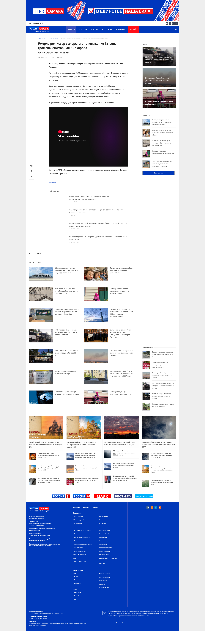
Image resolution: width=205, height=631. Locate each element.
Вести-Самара (77, 523)
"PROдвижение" (103, 516)
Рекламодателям (104, 587)
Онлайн (133, 29)
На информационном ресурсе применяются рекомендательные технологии (44, 544)
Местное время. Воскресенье (82, 537)
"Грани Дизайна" (78, 516)
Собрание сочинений (79, 554)
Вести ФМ (77, 599)
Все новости (158, 173)
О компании (121, 29)
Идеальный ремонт (104, 551)
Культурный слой (104, 533)
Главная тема (77, 527)
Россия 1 (77, 576)
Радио (109, 29)
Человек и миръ (103, 537)
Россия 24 (77, 579)
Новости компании (104, 577)
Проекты (94, 29)
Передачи (77, 513)
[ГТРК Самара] (39, 29)
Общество (52, 182)
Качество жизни (103, 540)
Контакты (102, 584)
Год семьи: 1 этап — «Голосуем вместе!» (108, 558)
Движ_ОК (102, 563)
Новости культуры (104, 530)
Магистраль (77, 533)
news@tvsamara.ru (45, 523)
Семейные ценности (79, 551)
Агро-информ (103, 527)
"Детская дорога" (78, 520)
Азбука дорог (103, 523)
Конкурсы (82, 29)
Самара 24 (77, 583)
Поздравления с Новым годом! (82, 544)
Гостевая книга (103, 580)
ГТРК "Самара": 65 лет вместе (82, 530)
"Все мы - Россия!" (104, 520)
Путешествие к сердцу (105, 547)
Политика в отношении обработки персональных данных (41, 539)
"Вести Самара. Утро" (79, 561)
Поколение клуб (78, 547)
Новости (71, 29)
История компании (104, 573)
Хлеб (74, 558)
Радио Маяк (77, 592)
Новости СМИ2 (35, 253)
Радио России (78, 595)
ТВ (102, 29)
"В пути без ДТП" (104, 554)
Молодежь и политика (80, 540)
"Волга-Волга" (103, 544)
